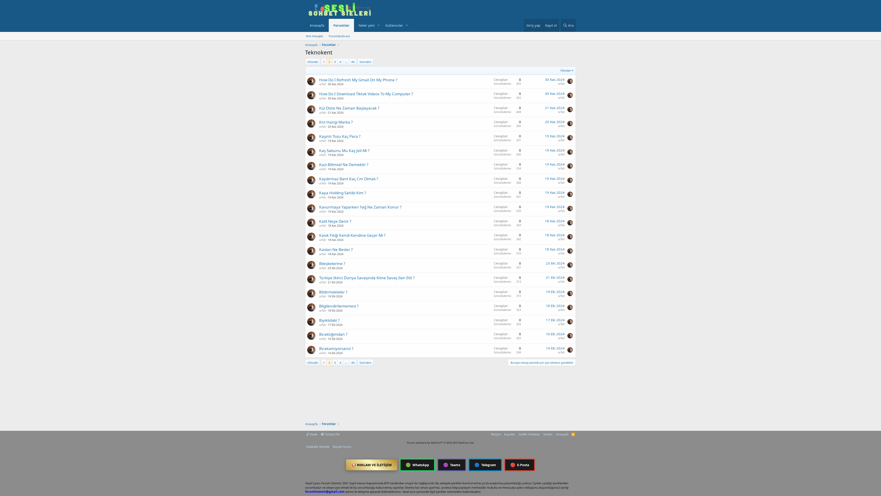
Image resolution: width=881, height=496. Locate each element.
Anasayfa (317, 25)
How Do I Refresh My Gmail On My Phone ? (358, 79)
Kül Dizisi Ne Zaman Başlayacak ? (349, 108)
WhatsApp (417, 465)
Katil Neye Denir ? (335, 221)
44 (352, 62)
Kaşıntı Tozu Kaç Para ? (339, 136)
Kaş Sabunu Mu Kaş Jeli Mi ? (344, 150)
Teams (451, 465)
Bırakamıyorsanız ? (336, 348)
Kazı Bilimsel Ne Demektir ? (343, 164)
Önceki (313, 62)
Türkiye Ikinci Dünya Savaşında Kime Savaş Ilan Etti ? (367, 277)
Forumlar (341, 25)
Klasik (313, 434)
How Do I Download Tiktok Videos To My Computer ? (366, 93)
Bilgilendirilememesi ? (339, 306)
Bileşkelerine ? (332, 263)
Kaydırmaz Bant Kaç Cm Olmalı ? (348, 178)
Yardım (547, 434)
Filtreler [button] (565, 70)
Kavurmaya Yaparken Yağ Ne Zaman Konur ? (360, 207)
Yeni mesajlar (314, 36)
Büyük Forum (342, 447)
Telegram (485, 465)
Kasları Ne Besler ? (336, 249)
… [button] (346, 62)
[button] (378, 25)
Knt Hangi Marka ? (336, 122)
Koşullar (509, 434)
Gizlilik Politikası (529, 434)
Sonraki (365, 62)
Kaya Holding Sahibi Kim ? (342, 192)
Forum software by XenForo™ (440, 442)
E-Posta (519, 465)
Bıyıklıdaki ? (329, 320)
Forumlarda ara (339, 36)
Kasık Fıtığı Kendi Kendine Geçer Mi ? (352, 235)
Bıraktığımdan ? (333, 334)
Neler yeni (367, 25)
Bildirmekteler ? (333, 292)
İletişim (496, 434)
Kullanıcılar (394, 25)
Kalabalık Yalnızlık (317, 447)
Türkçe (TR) (332, 434)
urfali (322, 84)
